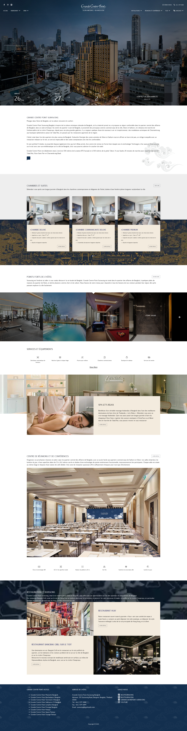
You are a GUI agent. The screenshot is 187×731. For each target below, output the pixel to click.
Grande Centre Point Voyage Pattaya (43, 714)
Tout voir (157, 185)
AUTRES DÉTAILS (61, 246)
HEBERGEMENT (15, 10)
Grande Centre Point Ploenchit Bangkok (44, 695)
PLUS (166, 10)
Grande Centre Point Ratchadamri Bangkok (45, 697)
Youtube (123, 702)
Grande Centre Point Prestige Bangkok (44, 707)
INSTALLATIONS (135, 10)
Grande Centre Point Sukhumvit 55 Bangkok (46, 702)
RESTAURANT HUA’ (107, 610)
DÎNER (25, 10)
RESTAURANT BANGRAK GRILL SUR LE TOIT (52, 644)
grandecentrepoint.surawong (132, 700)
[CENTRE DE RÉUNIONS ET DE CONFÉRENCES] (93, 512)
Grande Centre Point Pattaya (40, 710)
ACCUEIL (5, 10)
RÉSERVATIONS (168, 5)
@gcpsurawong (127, 695)
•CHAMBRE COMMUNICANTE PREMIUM (136, 229)
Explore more (156, 276)
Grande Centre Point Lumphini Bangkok (44, 705)
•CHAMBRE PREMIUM (84, 229)
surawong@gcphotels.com (86, 707)
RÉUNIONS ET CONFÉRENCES (153, 10)
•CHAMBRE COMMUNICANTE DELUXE (45, 229)
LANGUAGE (178, 10)
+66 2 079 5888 (179, 5)
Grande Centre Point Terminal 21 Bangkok (45, 700)
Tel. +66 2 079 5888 (79, 702)
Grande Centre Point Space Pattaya (43, 712)
